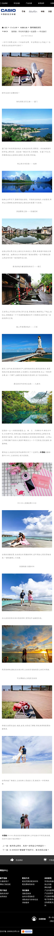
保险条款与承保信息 (30, 899)
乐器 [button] (50, 11)
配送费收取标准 (28, 884)
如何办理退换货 (28, 896)
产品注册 (29, 3)
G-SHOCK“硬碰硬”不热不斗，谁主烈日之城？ (29, 850)
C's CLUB (13, 27)
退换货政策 (26, 893)
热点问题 (47, 884)
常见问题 (17, 3)
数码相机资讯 (35, 27)
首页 (5, 27)
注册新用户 (4, 881)
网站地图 (47, 887)
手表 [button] (23, 11)
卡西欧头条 (23, 27)
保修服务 (25, 902)
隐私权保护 (4, 893)
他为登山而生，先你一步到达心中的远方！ (28, 846)
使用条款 (3, 896)
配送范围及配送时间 (30, 881)
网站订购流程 (5, 884)
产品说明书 (48, 893)
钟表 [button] (42, 11)
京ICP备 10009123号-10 (9, 931)
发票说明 (41, 3)
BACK (5, 31)
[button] (33, 12)
